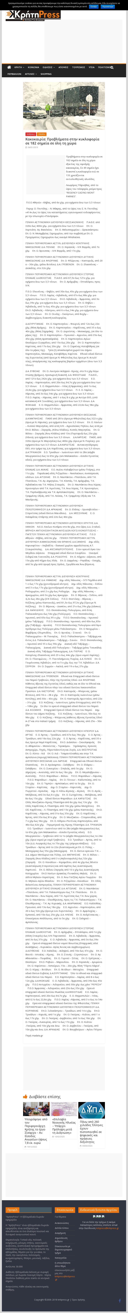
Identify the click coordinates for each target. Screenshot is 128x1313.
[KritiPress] (33, 11)
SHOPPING (46, 73)
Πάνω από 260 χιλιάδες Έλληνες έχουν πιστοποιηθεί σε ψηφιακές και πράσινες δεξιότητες (91, 1132)
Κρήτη (18, 67)
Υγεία (91, 67)
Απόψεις (63, 67)
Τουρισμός (78, 67)
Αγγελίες (29, 73)
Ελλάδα (41, 134)
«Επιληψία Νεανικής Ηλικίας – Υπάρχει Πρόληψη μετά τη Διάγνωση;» (64, 1125)
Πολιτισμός (105, 67)
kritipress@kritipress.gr (107, 1228)
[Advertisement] (83, 41)
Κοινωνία (33, 67)
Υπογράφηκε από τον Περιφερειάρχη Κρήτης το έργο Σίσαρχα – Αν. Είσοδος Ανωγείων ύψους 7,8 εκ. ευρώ (36, 1131)
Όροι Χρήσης (78, 1299)
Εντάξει (94, 7)
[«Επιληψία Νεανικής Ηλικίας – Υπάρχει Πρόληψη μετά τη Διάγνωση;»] (64, 1104)
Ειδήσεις (47, 67)
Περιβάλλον (14, 73)
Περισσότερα (107, 7)
